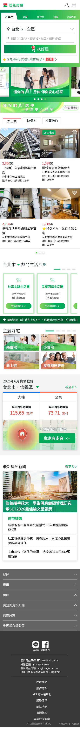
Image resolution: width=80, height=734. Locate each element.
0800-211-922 (50, 660)
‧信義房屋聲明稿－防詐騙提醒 (58, 320)
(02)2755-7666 (41, 664)
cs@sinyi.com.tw (48, 668)
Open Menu (74, 5)
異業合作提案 (42, 719)
